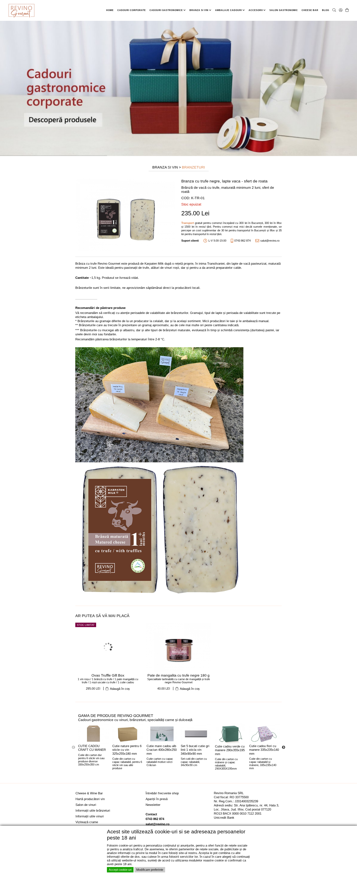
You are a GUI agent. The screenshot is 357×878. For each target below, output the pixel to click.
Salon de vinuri (85, 805)
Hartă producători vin (90, 799)
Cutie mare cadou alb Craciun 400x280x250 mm (162, 749)
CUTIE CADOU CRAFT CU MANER (92, 748)
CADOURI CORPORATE (131, 10)
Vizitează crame (86, 822)
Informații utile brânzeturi (92, 810)
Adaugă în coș (119, 689)
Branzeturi (193, 167)
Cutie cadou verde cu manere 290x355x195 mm (230, 750)
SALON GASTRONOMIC (283, 10)
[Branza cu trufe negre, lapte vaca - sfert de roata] (125, 214)
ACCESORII (256, 10)
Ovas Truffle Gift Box (107, 675)
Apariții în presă (157, 799)
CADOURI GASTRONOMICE (166, 10)
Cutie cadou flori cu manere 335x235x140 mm (264, 749)
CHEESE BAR (310, 10)
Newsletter (153, 805)
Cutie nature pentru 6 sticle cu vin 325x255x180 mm (126, 749)
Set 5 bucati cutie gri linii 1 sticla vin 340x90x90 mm (195, 749)
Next (283, 747)
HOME (110, 10)
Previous (73, 747)
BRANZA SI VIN (199, 10)
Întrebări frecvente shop (162, 793)
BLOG (325, 10)
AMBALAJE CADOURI (229, 10)
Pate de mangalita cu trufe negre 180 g (178, 675)
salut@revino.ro (157, 824)
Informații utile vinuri (89, 816)
